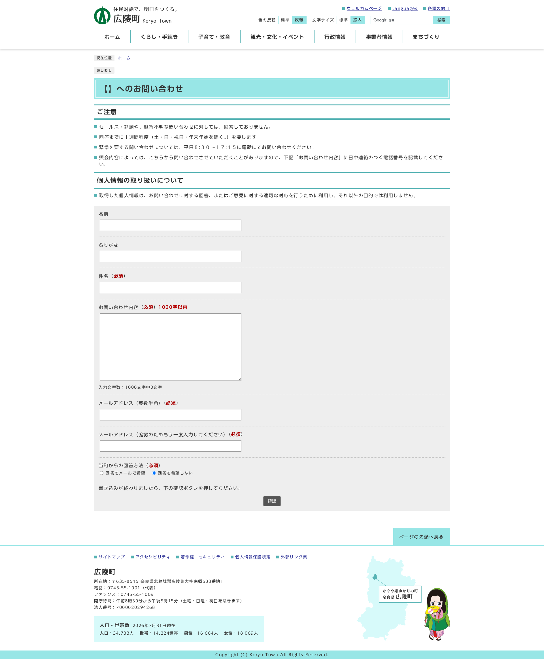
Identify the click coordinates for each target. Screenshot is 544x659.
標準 (285, 20)
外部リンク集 (294, 557)
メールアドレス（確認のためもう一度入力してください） (163, 434)
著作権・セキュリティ (203, 557)
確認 (272, 501)
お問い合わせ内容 (119, 307)
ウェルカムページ (364, 8)
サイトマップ (112, 557)
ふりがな (108, 245)
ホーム (124, 58)
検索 (441, 20)
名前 (104, 214)
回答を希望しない (175, 473)
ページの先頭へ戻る (421, 537)
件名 (104, 276)
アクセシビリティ (153, 557)
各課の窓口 (439, 8)
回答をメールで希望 (125, 473)
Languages (405, 8)
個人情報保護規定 (253, 557)
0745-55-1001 (124, 588)
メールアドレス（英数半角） (131, 403)
